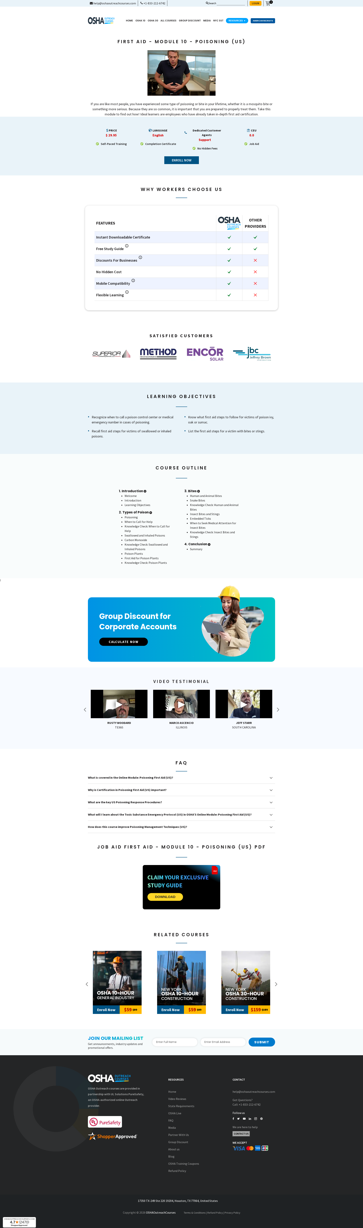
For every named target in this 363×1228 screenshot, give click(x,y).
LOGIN (255, 3)
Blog (171, 1156)
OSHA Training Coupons (183, 1163)
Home (129, 20)
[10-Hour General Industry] (117, 978)
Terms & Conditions (195, 1212)
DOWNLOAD (165, 897)
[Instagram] (255, 1119)
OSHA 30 (153, 20)
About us (174, 1149)
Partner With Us (178, 1135)
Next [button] (278, 710)
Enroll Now (181, 160)
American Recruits (263, 20)
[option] (111, 353)
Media (172, 1127)
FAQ (170, 1120)
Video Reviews (177, 1099)
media (207, 20)
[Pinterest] (261, 1119)
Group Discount (190, 20)
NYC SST (218, 20)
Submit (261, 1042)
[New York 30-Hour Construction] (245, 978)
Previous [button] (85, 710)
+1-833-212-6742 (154, 3)
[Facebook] (233, 1119)
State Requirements (181, 1106)
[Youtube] (244, 1119)
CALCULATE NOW (123, 642)
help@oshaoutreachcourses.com (114, 3)
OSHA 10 (140, 20)
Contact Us (241, 1134)
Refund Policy (177, 1171)
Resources (237, 20)
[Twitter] (238, 1119)
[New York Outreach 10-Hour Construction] (181, 978)
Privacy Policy (232, 1212)
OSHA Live (174, 1113)
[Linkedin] (250, 1119)
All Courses (168, 20)
